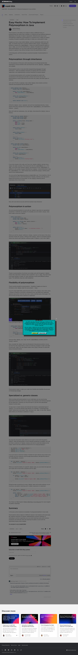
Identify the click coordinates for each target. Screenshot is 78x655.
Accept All (35, 333)
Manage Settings (42, 333)
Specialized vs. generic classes (68, 25)
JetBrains (12, 652)
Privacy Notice (36, 329)
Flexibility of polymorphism (68, 23)
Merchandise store (71, 650)
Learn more (41, 325)
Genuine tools (25, 645)
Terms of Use (45, 329)
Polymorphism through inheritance (69, 20)
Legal (19, 645)
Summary (65, 27)
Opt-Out (47, 330)
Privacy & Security (6, 645)
